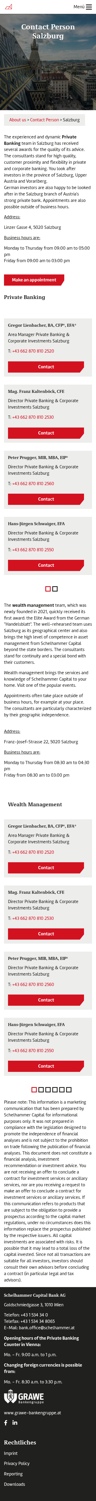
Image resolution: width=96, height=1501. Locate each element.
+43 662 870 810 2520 (33, 351)
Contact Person (44, 120)
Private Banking (24, 296)
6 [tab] (68, 1089)
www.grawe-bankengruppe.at (32, 1413)
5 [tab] (62, 1089)
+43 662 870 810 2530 (33, 417)
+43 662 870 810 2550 (33, 550)
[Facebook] (5, 1423)
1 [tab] (48, 589)
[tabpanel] (48, 446)
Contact (46, 367)
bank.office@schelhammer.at (47, 1328)
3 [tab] (48, 1089)
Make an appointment (34, 280)
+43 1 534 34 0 (34, 1315)
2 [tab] (55, 589)
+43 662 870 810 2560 (33, 483)
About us (17, 120)
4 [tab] (55, 1089)
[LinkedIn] (15, 1423)
